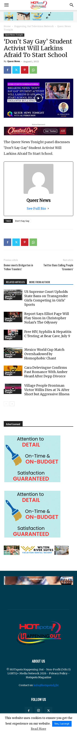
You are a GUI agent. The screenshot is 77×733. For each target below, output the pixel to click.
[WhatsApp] (33, 70)
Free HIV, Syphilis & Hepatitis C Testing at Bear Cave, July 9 (47, 334)
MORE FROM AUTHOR (39, 282)
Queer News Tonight (14, 35)
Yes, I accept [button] (61, 723)
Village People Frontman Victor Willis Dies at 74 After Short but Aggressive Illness (47, 390)
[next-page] (12, 403)
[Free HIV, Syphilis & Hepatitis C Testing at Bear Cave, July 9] (13, 335)
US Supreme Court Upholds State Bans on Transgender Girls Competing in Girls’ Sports (46, 298)
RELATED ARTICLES (15, 282)
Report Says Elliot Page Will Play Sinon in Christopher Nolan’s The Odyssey (46, 318)
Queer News (13, 61)
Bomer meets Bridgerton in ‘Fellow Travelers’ (18, 267)
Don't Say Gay (22, 220)
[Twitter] (16, 70)
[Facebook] (7, 70)
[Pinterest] (24, 70)
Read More (38, 729)
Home (7, 26)
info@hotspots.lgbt (46, 685)
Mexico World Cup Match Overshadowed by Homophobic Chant (44, 354)
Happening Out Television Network (34, 26)
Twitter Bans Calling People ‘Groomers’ (58, 267)
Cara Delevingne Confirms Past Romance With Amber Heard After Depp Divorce (45, 372)
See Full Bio (36, 208)
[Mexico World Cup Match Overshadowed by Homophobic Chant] (13, 353)
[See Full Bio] (48, 208)
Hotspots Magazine (38, 677)
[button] (6, 5)
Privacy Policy (58, 673)
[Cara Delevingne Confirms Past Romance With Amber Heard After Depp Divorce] (13, 371)
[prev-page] (6, 403)
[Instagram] (38, 710)
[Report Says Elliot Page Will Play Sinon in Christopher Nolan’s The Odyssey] (13, 317)
